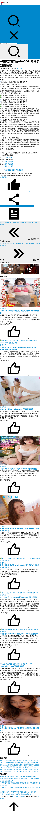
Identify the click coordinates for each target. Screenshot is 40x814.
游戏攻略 (3, 8)
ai (0, 177)
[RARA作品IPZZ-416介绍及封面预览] (13, 664)
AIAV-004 (9, 157)
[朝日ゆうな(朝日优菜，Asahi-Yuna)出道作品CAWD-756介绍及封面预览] (20, 559)
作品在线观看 (8, 162)
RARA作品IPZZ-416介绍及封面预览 (12, 666)
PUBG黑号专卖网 (18, 796)
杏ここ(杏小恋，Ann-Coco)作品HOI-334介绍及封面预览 (19, 597)
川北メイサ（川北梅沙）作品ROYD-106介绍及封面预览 (18, 469)
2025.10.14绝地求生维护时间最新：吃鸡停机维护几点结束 (19, 765)
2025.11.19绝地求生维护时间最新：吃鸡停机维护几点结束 (19, 763)
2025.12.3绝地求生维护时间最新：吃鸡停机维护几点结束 (19, 760)
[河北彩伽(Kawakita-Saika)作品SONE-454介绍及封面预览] (19, 629)
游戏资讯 (3, 11)
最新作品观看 (8, 164)
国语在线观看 (8, 166)
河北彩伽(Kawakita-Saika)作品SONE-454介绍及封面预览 (19, 634)
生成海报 (31, 206)
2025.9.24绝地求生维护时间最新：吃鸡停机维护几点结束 (19, 767)
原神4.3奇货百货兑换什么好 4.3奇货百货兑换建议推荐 (18, 776)
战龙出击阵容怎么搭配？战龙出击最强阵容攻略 (15, 794)
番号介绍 (20, 68)
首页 (1, 6)
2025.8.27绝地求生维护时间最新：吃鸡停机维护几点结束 (19, 769)
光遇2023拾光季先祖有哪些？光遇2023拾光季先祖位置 (18, 792)
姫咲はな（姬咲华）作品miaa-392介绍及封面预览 (16, 409)
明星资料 (3, 13)
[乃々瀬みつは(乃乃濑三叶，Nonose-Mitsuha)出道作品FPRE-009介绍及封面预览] (20, 341)
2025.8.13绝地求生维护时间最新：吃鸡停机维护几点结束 (19, 771)
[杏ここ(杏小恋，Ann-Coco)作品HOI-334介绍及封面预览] (19, 592)
